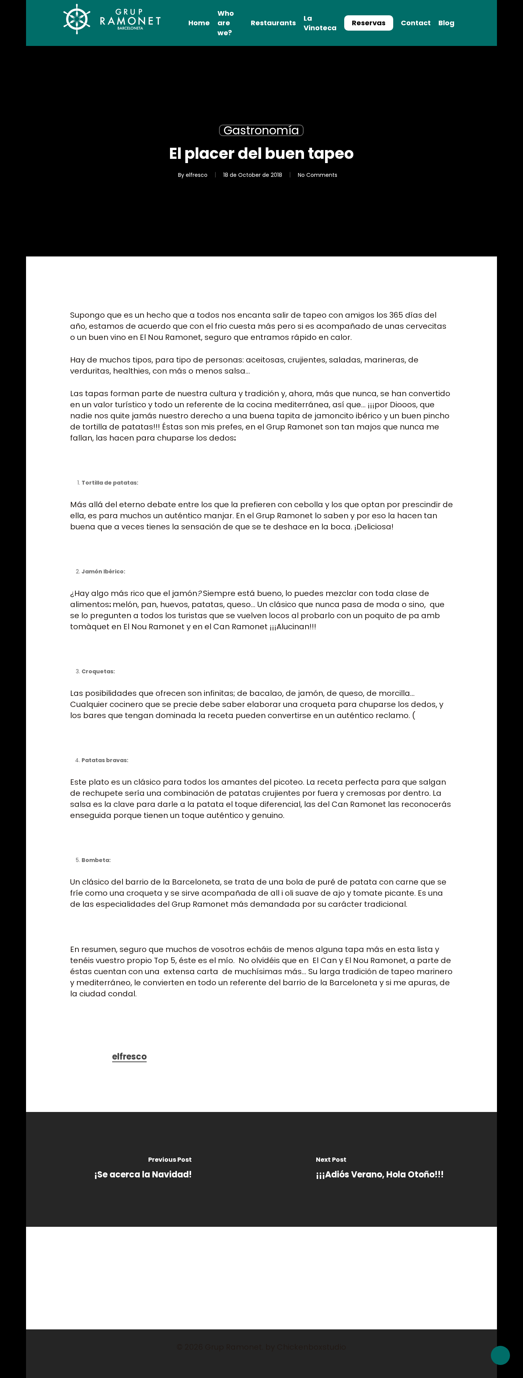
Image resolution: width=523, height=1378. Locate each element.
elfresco (197, 175)
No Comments (317, 175)
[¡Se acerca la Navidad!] (143, 1169)
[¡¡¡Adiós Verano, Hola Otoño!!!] (380, 1169)
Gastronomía (261, 130)
